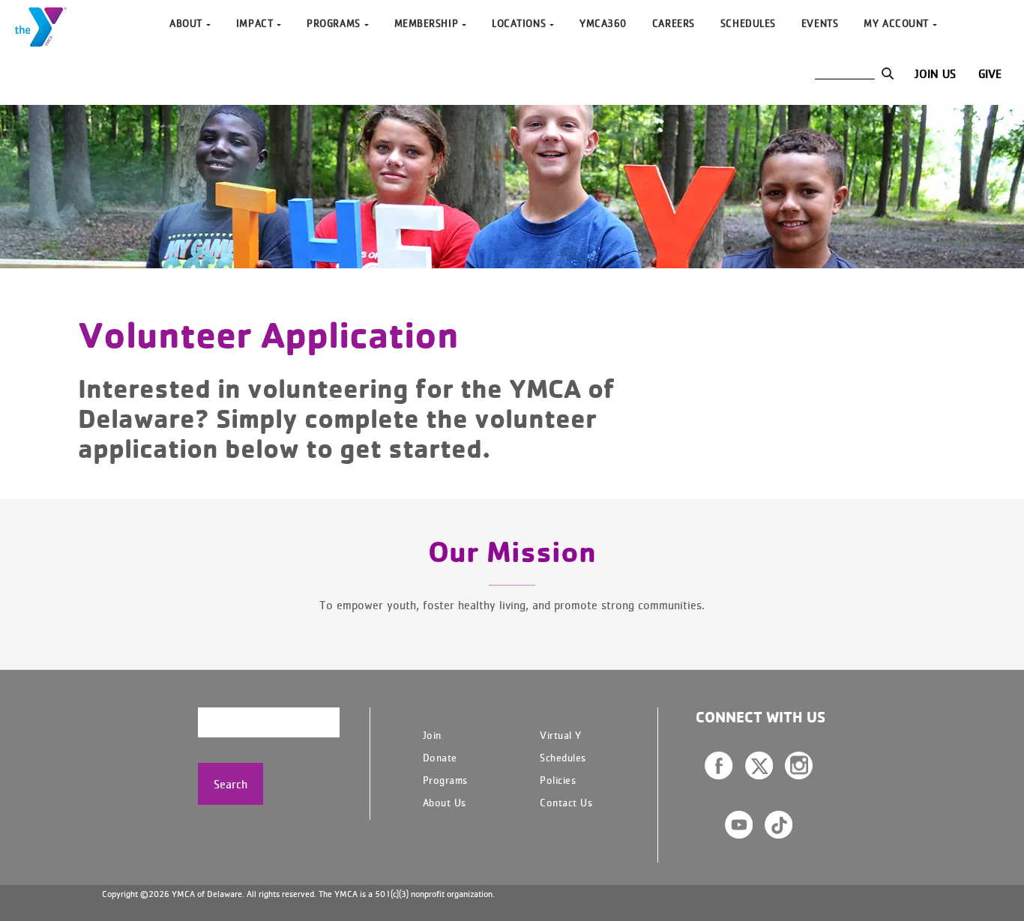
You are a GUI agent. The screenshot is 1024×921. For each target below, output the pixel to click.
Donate (440, 757)
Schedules (748, 22)
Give (990, 73)
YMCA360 (603, 22)
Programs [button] (333, 22)
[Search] (887, 73)
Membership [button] (426, 22)
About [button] (185, 22)
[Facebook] (719, 765)
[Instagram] (799, 765)
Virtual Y (561, 734)
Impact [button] (254, 22)
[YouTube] (739, 824)
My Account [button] (896, 22)
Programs (445, 779)
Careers (673, 22)
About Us (444, 802)
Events (819, 22)
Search (230, 783)
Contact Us (566, 802)
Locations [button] (519, 22)
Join (432, 734)
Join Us (935, 73)
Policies (558, 779)
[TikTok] (778, 824)
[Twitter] (759, 765)
